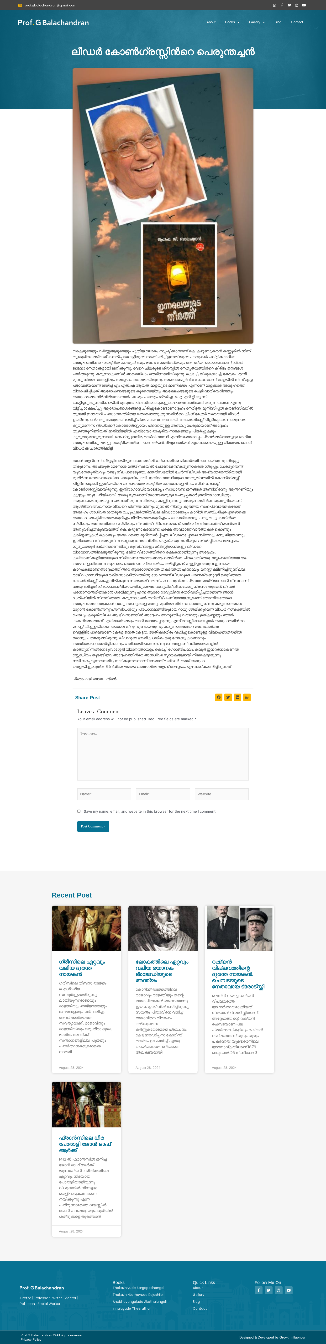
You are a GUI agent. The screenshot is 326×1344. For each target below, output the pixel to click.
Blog (277, 22)
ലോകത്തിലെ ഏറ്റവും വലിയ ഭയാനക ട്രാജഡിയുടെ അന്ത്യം (162, 971)
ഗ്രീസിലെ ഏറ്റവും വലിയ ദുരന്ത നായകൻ (82, 968)
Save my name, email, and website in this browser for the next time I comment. (150, 811)
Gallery (254, 22)
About (211, 22)
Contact (297, 22)
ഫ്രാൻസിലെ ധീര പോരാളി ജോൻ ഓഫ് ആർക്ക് (85, 1144)
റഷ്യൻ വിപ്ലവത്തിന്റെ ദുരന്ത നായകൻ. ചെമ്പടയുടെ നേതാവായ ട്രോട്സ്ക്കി (238, 974)
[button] (219, 697)
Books (230, 22)
